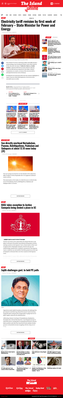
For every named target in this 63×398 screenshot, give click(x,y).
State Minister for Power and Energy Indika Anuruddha (18, 89)
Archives (55, 15)
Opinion (29, 15)
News (11, 15)
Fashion (39, 15)
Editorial (34, 15)
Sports (19, 15)
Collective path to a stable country (22, 86)
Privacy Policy (4, 396)
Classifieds (50, 15)
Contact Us (31, 18)
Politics (44, 15)
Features (15, 15)
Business (24, 15)
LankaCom (59, 396)
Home (7, 15)
